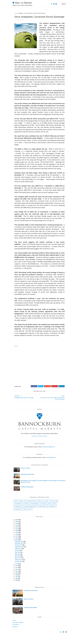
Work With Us (15, 624)
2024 (16, 523)
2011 (16, 569)
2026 (16, 519)
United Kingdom (42, 506)
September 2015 (19, 547)
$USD (16, 500)
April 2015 (18, 556)
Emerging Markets (35, 503)
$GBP (26, 503)
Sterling (43, 503)
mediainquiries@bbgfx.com (48, 446)
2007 (16, 576)
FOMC (25, 509)
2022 (16, 527)
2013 (16, 565)
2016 (16, 538)
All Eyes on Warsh (25, 468)
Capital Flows (18, 509)
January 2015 (18, 561)
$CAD (54, 503)
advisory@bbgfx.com (51, 457)
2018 (16, 534)
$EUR (39, 500)
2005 (16, 580)
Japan (21, 500)
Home (15, 13)
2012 (16, 567)
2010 (16, 571)
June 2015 (17, 552)
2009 (16, 573)
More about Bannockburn (39, 436)
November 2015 (19, 543)
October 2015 (18, 545)
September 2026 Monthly (27, 474)
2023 (16, 525)
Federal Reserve (19, 503)
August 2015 (18, 548)
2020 (16, 530)
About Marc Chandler (17, 622)
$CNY (30, 509)
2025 (16, 521)
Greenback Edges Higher (27, 487)
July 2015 (17, 550)
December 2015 (19, 541)
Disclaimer (16, 346)
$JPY (56, 500)
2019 (16, 532)
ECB (52, 500)
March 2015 (18, 558)
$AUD (49, 503)
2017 (16, 536)
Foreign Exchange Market (30, 506)
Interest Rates (52, 506)
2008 (16, 575)
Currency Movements (31, 500)
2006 (16, 578)
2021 (16, 528)
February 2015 (19, 559)
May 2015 (17, 554)
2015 (16, 539)
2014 (16, 564)
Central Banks (18, 506)
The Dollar (45, 500)
